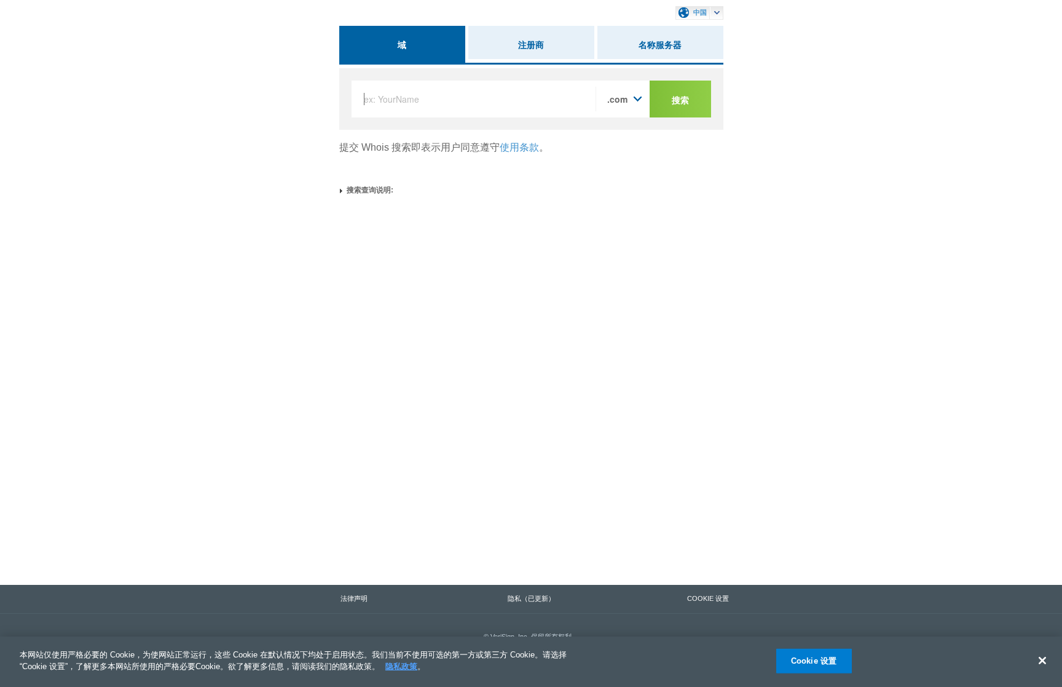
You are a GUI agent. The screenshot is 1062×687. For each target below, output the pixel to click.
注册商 (531, 44)
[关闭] (1042, 660)
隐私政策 (401, 666)
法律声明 (354, 598)
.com (617, 99)
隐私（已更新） (531, 598)
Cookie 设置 (813, 660)
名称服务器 (660, 44)
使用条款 (519, 147)
